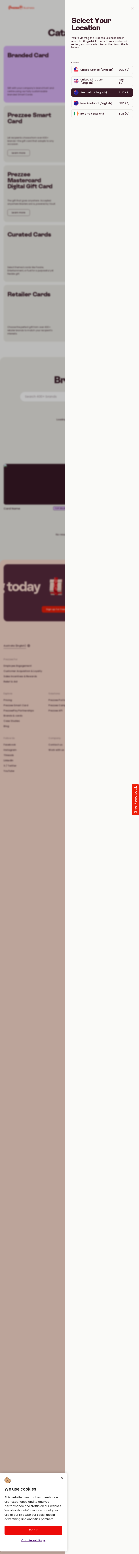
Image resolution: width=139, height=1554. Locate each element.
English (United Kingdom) (86, 77)
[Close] (62, 1478)
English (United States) (85, 67)
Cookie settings (33, 1540)
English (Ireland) (81, 110)
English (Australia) (102, 89)
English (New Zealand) (84, 100)
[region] (33, 1512)
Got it (33, 1530)
